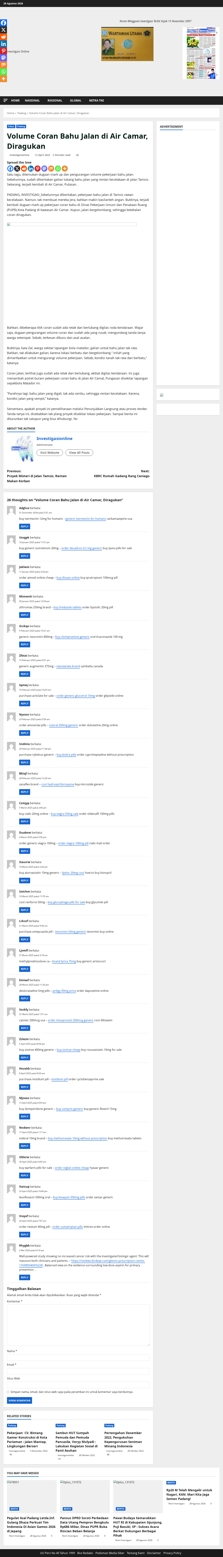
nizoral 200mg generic (63, 725)
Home (15, 100)
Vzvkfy (23, 1009)
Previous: (37, 476)
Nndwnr (25, 1128)
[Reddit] (24, 169)
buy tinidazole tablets (67, 607)
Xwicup (24, 1187)
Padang (21, 126)
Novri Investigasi (17, 1535)
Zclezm (24, 1039)
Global (75, 100)
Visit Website (49, 452)
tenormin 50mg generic (70, 932)
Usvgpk (24, 537)
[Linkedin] (31, 169)
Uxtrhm (24, 891)
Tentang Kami (136, 1553)
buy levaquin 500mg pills (69, 1197)
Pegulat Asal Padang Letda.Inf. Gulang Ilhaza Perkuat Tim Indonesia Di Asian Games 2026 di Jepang (31, 1524)
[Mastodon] (44, 169)
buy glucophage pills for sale (66, 902)
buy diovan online (68, 578)
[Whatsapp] (58, 169)
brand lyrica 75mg (64, 961)
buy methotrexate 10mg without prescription (77, 1138)
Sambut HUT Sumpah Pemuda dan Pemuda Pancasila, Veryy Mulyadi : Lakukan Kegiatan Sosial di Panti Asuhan (77, 1442)
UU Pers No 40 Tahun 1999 (57, 1553)
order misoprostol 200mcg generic (71, 1020)
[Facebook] (10, 169)
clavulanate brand (68, 666)
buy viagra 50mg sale (64, 814)
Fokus (11, 126)
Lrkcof (23, 921)
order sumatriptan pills (67, 1227)
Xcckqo (24, 626)
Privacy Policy (172, 1553)
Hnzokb (24, 1068)
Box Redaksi (85, 1553)
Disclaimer (154, 1553)
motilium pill (59, 1079)
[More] (65, 169)
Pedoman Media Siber (109, 1553)
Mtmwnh (25, 596)
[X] (17, 169)
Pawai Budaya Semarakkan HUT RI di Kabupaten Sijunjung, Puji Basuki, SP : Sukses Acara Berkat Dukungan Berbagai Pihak (137, 1527)
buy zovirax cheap (68, 1050)
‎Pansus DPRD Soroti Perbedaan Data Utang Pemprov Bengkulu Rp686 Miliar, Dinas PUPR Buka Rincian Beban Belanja (84, 1524)
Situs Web (13, 1378)
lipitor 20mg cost (73, 873)
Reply (24, 526)
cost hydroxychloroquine (57, 784)
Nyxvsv (24, 714)
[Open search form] (218, 100)
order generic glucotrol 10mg (75, 696)
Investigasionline (19, 155)
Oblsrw (24, 1157)
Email (11, 1365)
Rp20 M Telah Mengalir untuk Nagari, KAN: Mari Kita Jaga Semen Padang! (189, 1494)
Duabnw (25, 832)
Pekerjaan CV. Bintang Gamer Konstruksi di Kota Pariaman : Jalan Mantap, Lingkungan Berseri (27, 1439)
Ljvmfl (23, 950)
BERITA (14, 1508)
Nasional (32, 100)
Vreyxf (23, 1216)
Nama (12, 1351)
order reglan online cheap (72, 1168)
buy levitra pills (66, 755)
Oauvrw (24, 862)
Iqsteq (23, 685)
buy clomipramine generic (72, 637)
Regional (55, 100)
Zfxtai (23, 655)
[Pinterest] (37, 169)
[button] (5, 100)
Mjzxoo (24, 1098)
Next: (121, 473)
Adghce (24, 508)
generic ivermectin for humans (86, 519)
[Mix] (51, 169)
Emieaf (24, 980)
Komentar (14, 1301)
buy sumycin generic (69, 1109)
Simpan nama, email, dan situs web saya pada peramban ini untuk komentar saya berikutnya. (72, 1392)
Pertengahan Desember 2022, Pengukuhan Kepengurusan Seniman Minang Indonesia (123, 1439)
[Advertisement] (188, 155)
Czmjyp (24, 803)
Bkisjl (23, 773)
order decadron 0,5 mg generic (81, 548)
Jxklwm (24, 567)
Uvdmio (24, 744)
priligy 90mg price (64, 991)
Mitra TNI (96, 100)
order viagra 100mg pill (73, 843)
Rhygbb (24, 1245)
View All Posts (79, 452)
